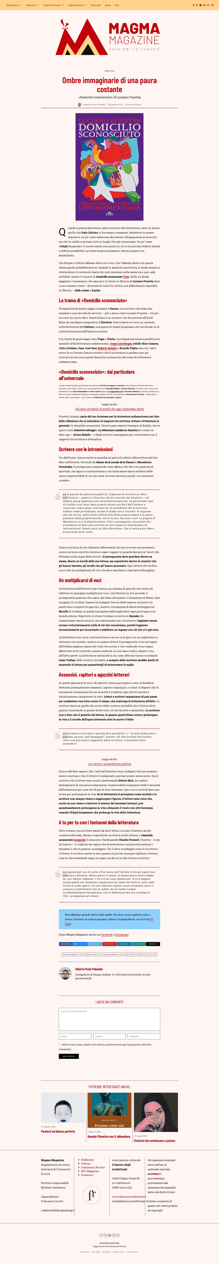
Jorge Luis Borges (121, 343)
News (108, 5)
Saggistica (109, 71)
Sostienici (87, 1175)
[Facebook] (193, 5)
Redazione (87, 1159)
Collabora (96, 1252)
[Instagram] (196, 5)
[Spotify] (200, 5)
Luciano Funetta (128, 954)
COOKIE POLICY (132, 1252)
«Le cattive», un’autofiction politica (109, 763)
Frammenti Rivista (93, 1167)
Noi (117, 5)
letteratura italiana (90, 954)
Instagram (121, 934)
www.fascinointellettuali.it (129, 1196)
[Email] (208, 5)
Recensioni (12, 5)
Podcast (86, 1163)
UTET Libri (152, 954)
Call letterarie (75, 5)
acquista (80, 839)
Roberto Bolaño (107, 348)
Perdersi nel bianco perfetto (58, 1131)
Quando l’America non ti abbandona (109, 1136)
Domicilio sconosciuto (71, 954)
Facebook (107, 934)
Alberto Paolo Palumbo (89, 969)
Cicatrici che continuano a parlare (154, 1140)
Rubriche (31, 5)
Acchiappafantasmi (115, 391)
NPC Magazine (90, 1171)
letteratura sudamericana (110, 954)
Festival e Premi (52, 5)
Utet (126, 276)
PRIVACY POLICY (119, 1252)
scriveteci (153, 1173)
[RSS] (204, 5)
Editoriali (96, 5)
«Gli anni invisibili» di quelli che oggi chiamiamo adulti (109, 408)
